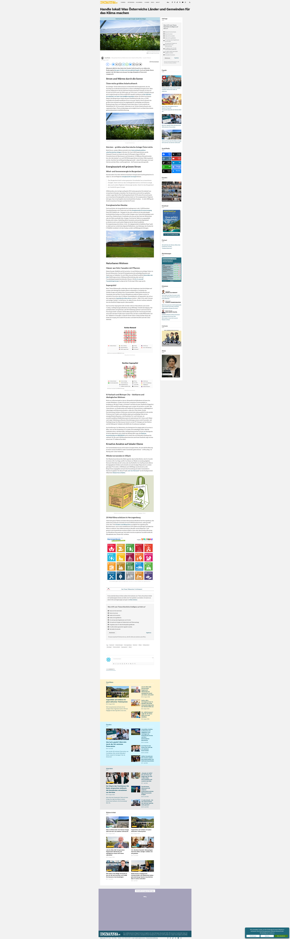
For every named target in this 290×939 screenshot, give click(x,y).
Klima (140, 645)
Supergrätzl (124, 647)
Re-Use (140, 513)
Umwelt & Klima (135, 57)
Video (152, 2)
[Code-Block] (129, 664)
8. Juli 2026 (135, 880)
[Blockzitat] (126, 664)
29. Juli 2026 (110, 748)
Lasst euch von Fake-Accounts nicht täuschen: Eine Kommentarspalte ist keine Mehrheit (171, 297)
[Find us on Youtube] (182, 2)
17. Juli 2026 (110, 879)
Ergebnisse (148, 632)
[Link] (131, 664)
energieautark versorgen (129, 176)
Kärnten (120, 57)
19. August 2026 (111, 704)
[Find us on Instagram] (174, 2)
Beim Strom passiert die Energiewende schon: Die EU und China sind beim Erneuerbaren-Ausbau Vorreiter (171, 306)
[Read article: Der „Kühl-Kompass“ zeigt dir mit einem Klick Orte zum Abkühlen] (135, 714)
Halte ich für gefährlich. (115, 617)
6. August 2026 (145, 708)
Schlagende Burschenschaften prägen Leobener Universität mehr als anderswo (171, 89)
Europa (109, 696)
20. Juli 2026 (145, 752)
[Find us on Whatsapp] (185, 2)
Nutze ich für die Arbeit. (115, 610)
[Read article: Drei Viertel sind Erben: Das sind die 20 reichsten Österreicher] (135, 748)
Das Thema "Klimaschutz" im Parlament (131, 589)
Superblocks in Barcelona (123, 298)
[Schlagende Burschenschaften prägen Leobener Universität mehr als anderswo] (171, 80)
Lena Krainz (107, 57)
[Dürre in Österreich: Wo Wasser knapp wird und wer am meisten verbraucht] (171, 134)
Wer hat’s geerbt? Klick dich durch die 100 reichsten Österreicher (116, 744)
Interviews (131, 2)
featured (112, 645)
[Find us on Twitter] (179, 2)
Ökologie (109, 647)
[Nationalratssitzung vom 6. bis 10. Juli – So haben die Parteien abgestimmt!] (171, 269)
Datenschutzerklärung (152, 938)
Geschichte (110, 782)
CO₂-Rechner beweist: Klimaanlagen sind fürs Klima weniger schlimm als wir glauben (142, 851)
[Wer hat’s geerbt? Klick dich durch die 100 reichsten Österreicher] (171, 118)
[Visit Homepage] (109, 2)
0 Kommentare (155, 61)
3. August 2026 (145, 719)
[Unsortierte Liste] (124, 664)
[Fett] (114, 664)
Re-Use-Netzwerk (133, 471)
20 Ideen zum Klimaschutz (123, 524)
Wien (140, 57)
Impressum (103, 938)
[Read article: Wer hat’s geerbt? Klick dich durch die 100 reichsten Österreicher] (117, 734)
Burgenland (115, 57)
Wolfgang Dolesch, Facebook (144, 258)
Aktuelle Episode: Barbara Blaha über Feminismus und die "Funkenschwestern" (171, 246)
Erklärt (109, 826)
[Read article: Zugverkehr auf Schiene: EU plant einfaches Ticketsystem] (117, 692)
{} (132, 663)
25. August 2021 (105, 60)
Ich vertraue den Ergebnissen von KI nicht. (120, 620)
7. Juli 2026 (145, 763)
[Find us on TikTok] (177, 2)
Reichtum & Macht (137, 870)
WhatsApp (16, 930)
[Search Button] (189, 2)
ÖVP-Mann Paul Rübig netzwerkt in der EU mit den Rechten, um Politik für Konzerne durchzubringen (116, 875)
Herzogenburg (127, 645)
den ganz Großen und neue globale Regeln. (127, 70)
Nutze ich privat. (113, 613)
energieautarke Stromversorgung (142, 210)
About (158, 2)
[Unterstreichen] (118, 664)
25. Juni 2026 (145, 796)
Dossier (147, 2)
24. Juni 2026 (145, 807)
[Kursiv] (116, 664)
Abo (168, 2)
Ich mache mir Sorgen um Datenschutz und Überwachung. (124, 622)
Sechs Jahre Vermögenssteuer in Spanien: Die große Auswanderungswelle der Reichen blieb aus (147, 703)
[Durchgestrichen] (120, 664)
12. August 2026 (146, 696)
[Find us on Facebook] (172, 2)
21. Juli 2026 (145, 742)
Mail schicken (133, 599)
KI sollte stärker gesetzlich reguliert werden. (120, 627)
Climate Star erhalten (118, 472)
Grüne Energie (119, 645)
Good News (110, 846)
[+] (135, 663)
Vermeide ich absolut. (115, 629)
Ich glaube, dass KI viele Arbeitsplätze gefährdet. (122, 624)
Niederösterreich (126, 57)
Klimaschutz (146, 645)
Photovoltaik (116, 647)
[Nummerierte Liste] (122, 664)
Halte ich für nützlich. (114, 615)
